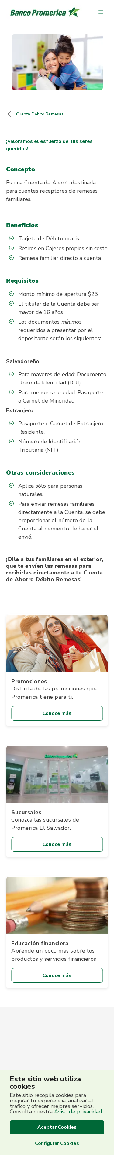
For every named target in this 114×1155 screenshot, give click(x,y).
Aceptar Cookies (57, 1127)
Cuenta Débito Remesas (40, 114)
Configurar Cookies (57, 1143)
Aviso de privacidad (78, 1111)
